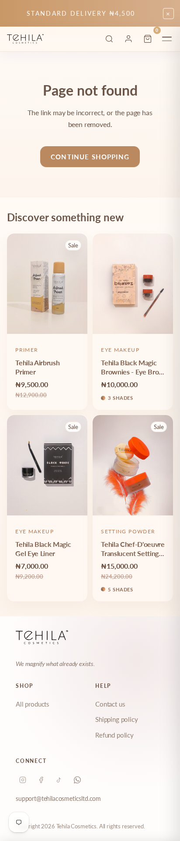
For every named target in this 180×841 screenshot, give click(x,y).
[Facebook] (41, 780)
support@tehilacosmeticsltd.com (58, 798)
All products (32, 704)
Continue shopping (90, 157)
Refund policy (114, 735)
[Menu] (167, 38)
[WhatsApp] (77, 780)
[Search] (109, 38)
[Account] (128, 38)
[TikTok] (59, 780)
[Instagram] (23, 780)
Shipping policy (116, 719)
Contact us (110, 704)
